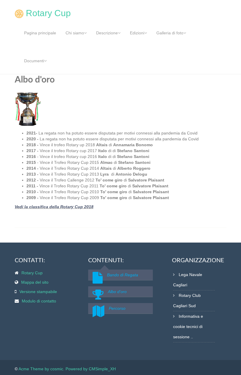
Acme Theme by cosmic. (41, 368)
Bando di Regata (122, 275)
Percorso (117, 308)
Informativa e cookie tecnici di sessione (188, 326)
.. (192, 336)
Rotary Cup (32, 272)
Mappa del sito (34, 282)
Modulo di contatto (39, 301)
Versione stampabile (38, 291)
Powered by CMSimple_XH (91, 368)
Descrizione (107, 33)
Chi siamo (75, 33)
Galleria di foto (169, 33)
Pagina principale (40, 33)
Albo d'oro (117, 291)
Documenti (34, 60)
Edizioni (137, 33)
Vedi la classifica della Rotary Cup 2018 (54, 206)
